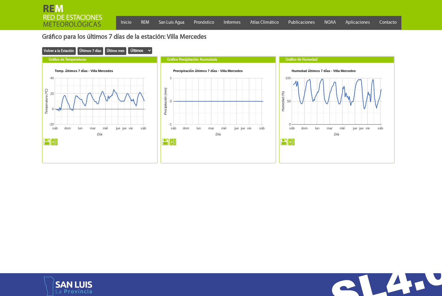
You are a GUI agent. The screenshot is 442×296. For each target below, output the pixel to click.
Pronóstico (204, 22)
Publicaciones (301, 22)
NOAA (330, 22)
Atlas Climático (264, 22)
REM (145, 22)
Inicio (126, 22)
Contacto (388, 22)
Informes (232, 22)
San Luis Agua (171, 22)
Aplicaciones (357, 22)
